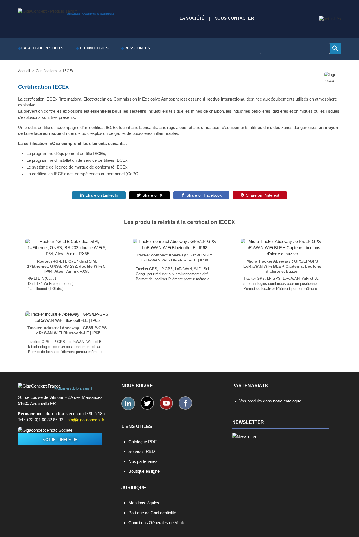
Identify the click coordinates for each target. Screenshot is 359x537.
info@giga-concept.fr (85, 420)
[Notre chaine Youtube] (166, 403)
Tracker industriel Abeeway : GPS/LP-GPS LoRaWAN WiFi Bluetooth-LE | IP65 (67, 330)
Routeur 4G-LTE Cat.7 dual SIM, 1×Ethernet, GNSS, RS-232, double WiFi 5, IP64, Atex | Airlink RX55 (67, 266)
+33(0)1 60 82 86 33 (44, 420)
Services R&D (141, 451)
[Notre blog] (330, 19)
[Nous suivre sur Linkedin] (128, 403)
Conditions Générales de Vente (156, 522)
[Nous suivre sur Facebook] (185, 403)
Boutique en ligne (144, 471)
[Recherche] (335, 48)
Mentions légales (143, 502)
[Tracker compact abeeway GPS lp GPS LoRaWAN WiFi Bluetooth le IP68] (174, 244)
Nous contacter (234, 18)
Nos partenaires (143, 461)
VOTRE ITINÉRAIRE (60, 440)
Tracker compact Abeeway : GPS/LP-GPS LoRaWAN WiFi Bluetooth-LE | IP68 (174, 257)
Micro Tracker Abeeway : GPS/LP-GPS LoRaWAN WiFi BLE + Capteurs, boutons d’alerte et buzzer (282, 266)
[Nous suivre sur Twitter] (147, 403)
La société (192, 18)
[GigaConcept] (48, 10)
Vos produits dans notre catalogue (270, 401)
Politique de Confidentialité (152, 512)
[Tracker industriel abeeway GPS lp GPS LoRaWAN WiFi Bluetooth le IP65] (66, 317)
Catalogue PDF (142, 441)
